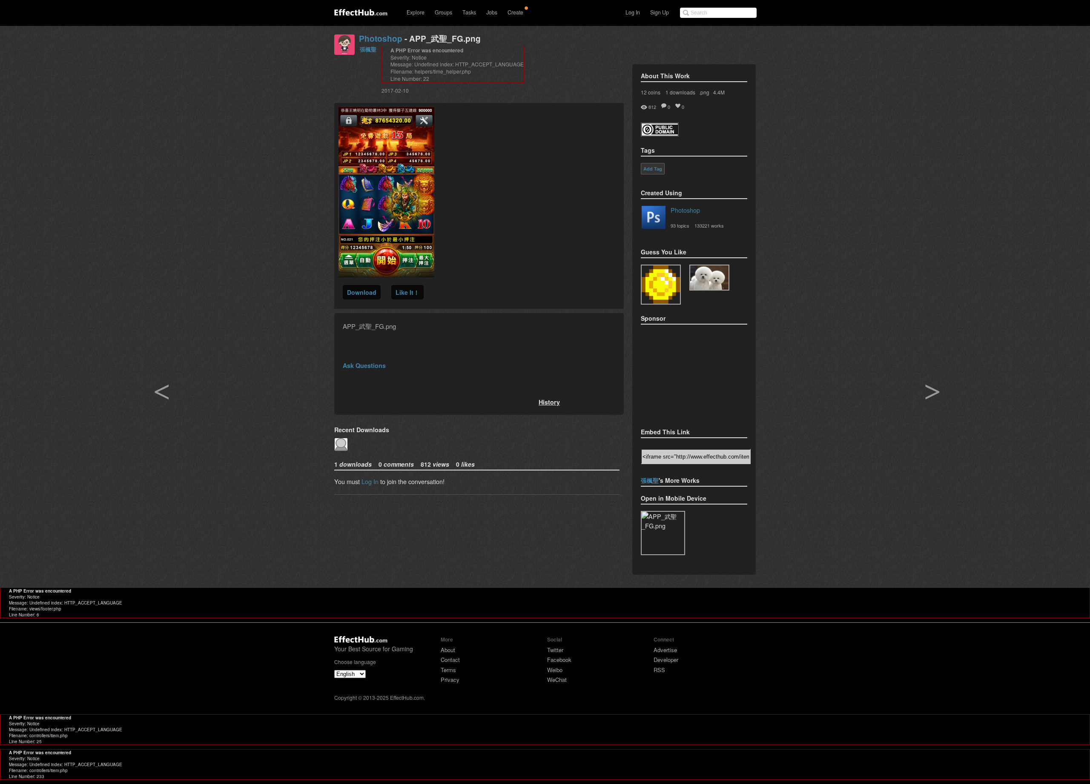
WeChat (557, 680)
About (448, 650)
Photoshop (380, 38)
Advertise (665, 650)
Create (515, 12)
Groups (443, 12)
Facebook (559, 660)
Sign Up (659, 12)
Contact (450, 660)
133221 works (709, 225)
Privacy (450, 680)
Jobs (491, 12)
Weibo (554, 670)
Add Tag (652, 168)
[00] (709, 278)
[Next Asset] (386, 274)
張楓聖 (368, 49)
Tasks (469, 12)
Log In (632, 12)
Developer (666, 660)
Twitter (555, 650)
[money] (661, 285)
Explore (416, 12)
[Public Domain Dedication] (660, 133)
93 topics (680, 225)
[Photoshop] (653, 219)
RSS (659, 670)
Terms (448, 670)
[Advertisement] (683, 373)
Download (361, 292)
